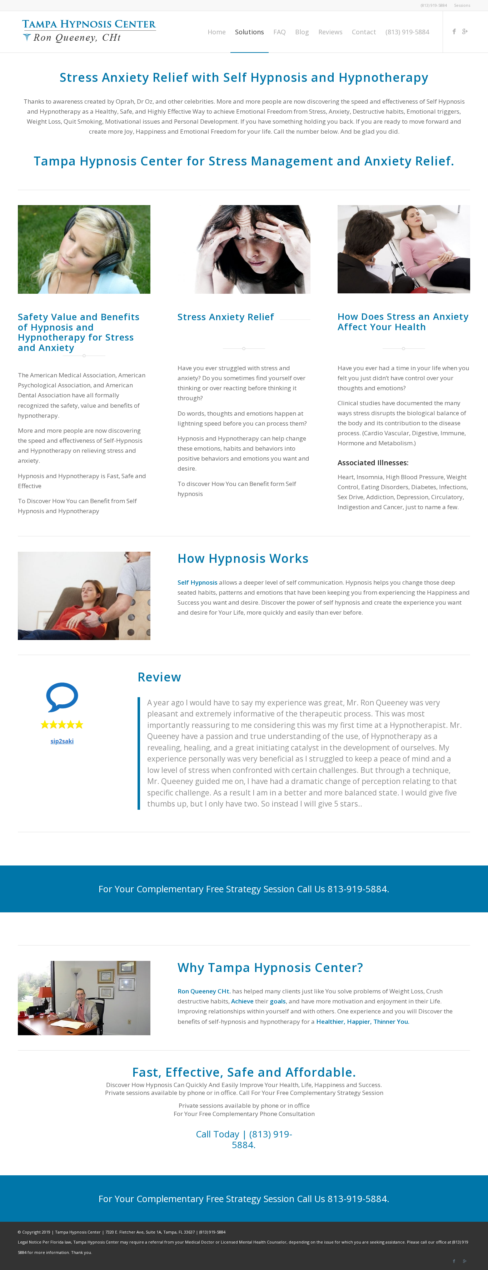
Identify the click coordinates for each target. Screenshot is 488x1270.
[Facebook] (454, 31)
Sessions (462, 5)
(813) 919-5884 (434, 5)
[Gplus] (464, 31)
